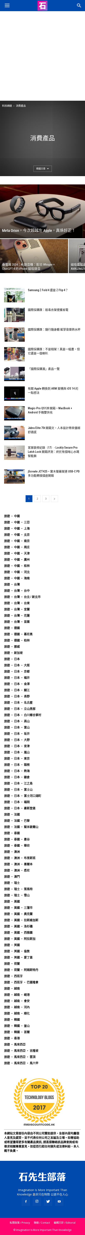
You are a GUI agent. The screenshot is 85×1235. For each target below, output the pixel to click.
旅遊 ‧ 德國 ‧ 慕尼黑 (18, 634)
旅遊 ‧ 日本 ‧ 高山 (17, 721)
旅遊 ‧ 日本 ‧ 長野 (17, 696)
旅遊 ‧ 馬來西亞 (15, 1044)
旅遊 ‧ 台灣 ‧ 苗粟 (17, 621)
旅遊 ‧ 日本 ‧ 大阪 (17, 665)
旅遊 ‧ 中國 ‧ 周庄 (17, 547)
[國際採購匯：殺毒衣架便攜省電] (14, 315)
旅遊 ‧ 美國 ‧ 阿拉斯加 (19, 938)
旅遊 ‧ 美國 (12, 901)
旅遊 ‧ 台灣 (12, 584)
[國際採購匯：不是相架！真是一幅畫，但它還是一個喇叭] (14, 354)
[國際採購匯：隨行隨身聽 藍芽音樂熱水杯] (14, 334)
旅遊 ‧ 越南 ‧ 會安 (17, 1001)
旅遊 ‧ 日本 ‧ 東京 (17, 758)
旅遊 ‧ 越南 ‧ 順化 (17, 1013)
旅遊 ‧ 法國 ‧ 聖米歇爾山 (21, 826)
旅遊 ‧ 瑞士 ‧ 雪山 (17, 895)
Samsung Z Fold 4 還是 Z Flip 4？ (48, 290)
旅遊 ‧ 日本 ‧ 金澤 (17, 683)
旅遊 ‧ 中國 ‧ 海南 (17, 578)
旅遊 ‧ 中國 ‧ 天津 (17, 553)
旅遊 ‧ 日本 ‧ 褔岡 (17, 802)
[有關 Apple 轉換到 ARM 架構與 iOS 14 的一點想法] (14, 393)
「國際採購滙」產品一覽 (44, 368)
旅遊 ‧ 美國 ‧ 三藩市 (18, 907)
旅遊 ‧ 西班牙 (13, 976)
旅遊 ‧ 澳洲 (12, 851)
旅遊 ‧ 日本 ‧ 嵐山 (17, 752)
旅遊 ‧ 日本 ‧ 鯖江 (17, 690)
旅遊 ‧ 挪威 (12, 646)
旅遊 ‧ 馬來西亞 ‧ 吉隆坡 (21, 1050)
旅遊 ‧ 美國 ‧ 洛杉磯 (18, 926)
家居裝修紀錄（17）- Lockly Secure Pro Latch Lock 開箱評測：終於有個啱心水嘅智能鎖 (53, 452)
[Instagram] (37, 1201)
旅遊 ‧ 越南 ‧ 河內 (17, 1007)
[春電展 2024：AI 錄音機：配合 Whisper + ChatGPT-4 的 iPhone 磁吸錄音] (34, 256)
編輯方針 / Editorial (65, 1222)
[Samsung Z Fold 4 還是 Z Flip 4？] (14, 295)
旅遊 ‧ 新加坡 (13, 652)
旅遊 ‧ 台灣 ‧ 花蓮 (17, 615)
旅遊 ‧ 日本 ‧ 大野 (17, 739)
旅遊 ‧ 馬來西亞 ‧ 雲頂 (19, 1056)
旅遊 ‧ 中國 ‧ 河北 (17, 572)
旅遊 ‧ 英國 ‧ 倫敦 (17, 951)
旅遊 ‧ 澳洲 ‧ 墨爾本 (18, 864)
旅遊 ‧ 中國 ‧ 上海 (17, 528)
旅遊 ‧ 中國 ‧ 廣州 (17, 559)
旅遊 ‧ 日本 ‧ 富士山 (18, 789)
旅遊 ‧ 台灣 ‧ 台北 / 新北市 (22, 596)
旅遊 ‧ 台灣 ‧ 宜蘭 (17, 609)
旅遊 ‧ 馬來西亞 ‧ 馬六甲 (21, 1063)
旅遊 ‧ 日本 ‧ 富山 (17, 727)
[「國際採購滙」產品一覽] (14, 374)
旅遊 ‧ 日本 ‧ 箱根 (17, 764)
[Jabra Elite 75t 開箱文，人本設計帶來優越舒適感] (14, 433)
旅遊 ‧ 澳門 (12, 876)
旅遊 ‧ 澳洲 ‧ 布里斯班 (19, 858)
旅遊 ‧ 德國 (12, 628)
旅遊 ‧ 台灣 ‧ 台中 (17, 590)
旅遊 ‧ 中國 (12, 516)
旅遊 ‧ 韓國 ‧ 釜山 (17, 1025)
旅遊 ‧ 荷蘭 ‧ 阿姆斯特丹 (21, 969)
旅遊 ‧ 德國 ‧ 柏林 (17, 640)
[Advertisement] (42, 56)
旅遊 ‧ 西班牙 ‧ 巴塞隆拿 (21, 982)
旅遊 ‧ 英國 (12, 945)
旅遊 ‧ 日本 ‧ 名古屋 (18, 702)
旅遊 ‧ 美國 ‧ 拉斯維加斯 (21, 920)
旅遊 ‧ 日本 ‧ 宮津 (17, 746)
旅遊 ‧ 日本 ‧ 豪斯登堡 (19, 808)
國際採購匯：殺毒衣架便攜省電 (48, 309)
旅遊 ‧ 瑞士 (12, 882)
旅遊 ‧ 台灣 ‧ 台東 (17, 603)
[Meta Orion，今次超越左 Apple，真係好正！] (42, 211)
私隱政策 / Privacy (20, 1222)
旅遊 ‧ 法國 (12, 814)
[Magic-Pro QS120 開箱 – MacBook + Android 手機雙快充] (14, 413)
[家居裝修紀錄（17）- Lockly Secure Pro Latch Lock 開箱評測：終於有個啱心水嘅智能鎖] (14, 453)
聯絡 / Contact (42, 1222)
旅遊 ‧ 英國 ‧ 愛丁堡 (18, 957)
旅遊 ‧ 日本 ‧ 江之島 (18, 783)
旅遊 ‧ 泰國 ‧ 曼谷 (17, 839)
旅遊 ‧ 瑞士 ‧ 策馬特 (18, 889)
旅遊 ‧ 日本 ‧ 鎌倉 (17, 777)
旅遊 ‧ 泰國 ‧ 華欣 (17, 845)
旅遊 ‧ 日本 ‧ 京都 (17, 671)
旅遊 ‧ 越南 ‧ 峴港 (17, 994)
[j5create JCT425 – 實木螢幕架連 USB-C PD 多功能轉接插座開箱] (14, 476)
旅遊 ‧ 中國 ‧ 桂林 (17, 565)
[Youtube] (59, 1201)
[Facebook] (26, 1201)
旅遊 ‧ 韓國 (12, 1019)
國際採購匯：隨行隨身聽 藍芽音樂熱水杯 (54, 329)
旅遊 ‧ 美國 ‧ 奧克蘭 (18, 913)
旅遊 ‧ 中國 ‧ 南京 (17, 540)
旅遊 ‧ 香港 (12, 1038)
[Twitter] (48, 1201)
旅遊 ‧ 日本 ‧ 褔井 (17, 677)
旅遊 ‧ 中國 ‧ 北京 (17, 534)
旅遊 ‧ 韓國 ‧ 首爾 (17, 1032)
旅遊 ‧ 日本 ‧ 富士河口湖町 (22, 795)
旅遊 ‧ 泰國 (12, 833)
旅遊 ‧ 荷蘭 (12, 963)
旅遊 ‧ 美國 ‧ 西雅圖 (18, 932)
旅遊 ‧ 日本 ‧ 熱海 (17, 770)
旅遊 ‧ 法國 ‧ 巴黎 (17, 820)
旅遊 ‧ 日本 (12, 659)
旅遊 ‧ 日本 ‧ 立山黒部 (19, 708)
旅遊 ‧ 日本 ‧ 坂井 (17, 733)
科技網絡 (7, 106)
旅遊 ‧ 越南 (12, 988)
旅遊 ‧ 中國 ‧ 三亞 (17, 522)
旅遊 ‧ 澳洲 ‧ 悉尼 (17, 870)
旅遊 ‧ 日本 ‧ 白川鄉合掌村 (22, 715)
